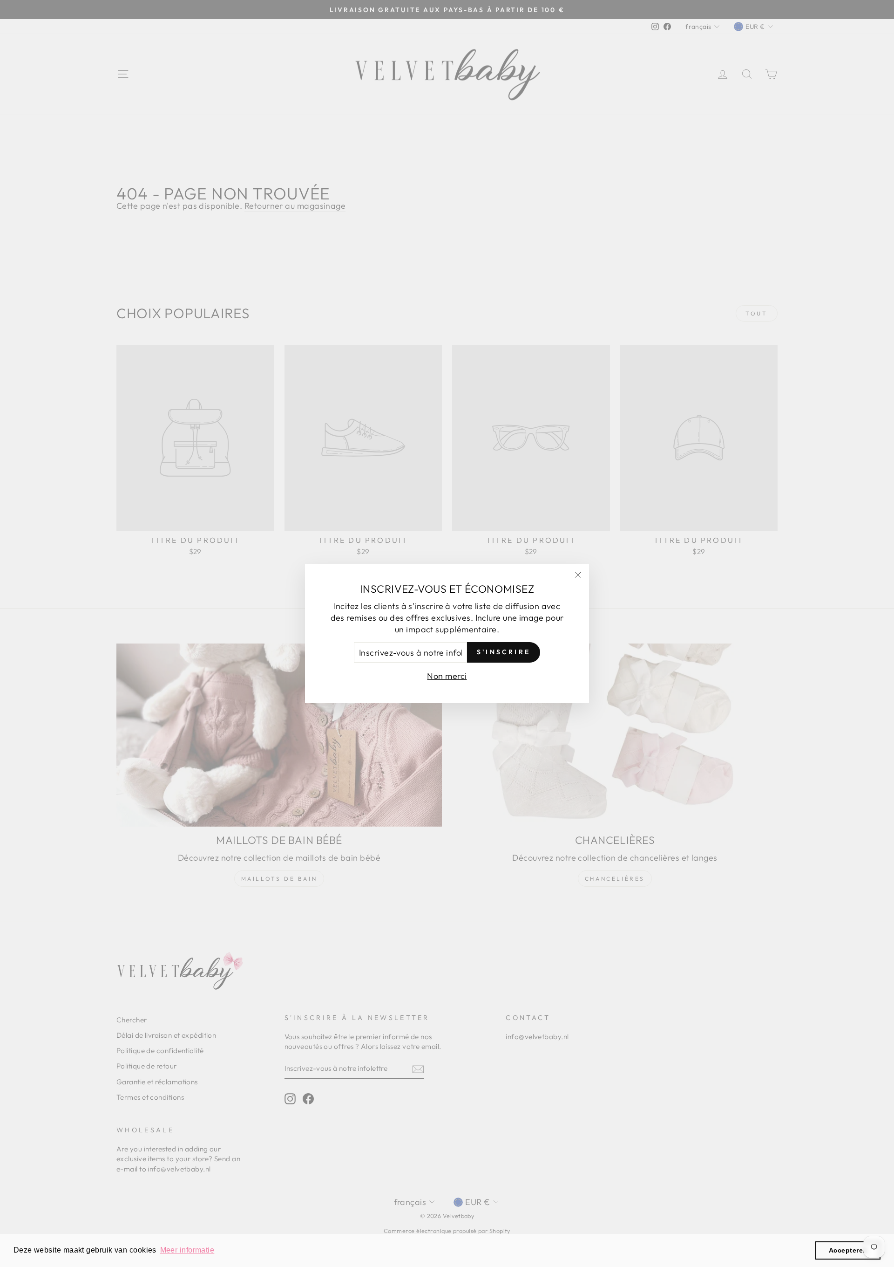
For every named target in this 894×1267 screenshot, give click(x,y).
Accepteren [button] (848, 1250)
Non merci (447, 676)
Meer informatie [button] (187, 1250)
